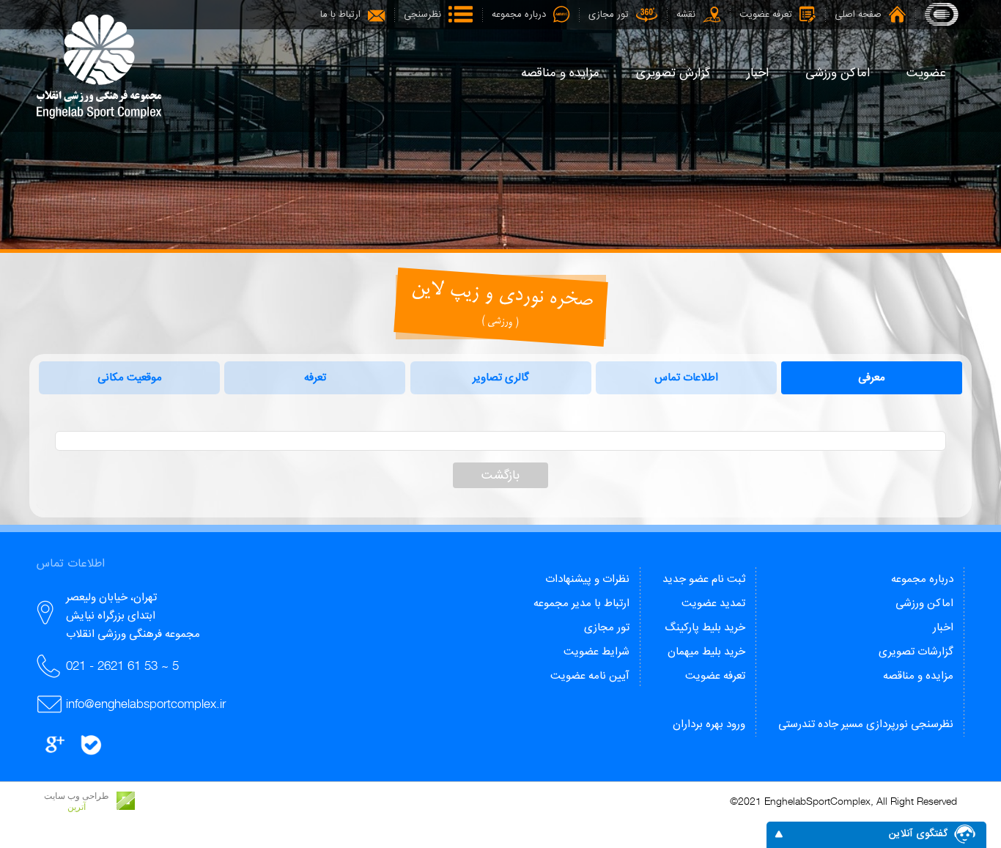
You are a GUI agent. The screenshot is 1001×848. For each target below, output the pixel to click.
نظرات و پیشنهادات (587, 579)
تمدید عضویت (713, 603)
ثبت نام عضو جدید (703, 579)
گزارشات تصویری (916, 652)
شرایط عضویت (596, 652)
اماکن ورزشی (924, 603)
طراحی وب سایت (76, 796)
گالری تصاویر (501, 378)
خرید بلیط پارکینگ (705, 628)
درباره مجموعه (922, 579)
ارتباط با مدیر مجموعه (581, 603)
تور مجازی (606, 628)
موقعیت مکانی (129, 378)
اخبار (943, 628)
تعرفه (315, 378)
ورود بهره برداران (709, 724)
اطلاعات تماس (686, 378)
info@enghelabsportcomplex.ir (146, 703)
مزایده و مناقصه (918, 676)
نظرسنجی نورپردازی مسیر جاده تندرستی (865, 724)
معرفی (871, 378)
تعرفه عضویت (715, 676)
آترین (76, 807)
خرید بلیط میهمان (706, 652)
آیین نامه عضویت (589, 676)
